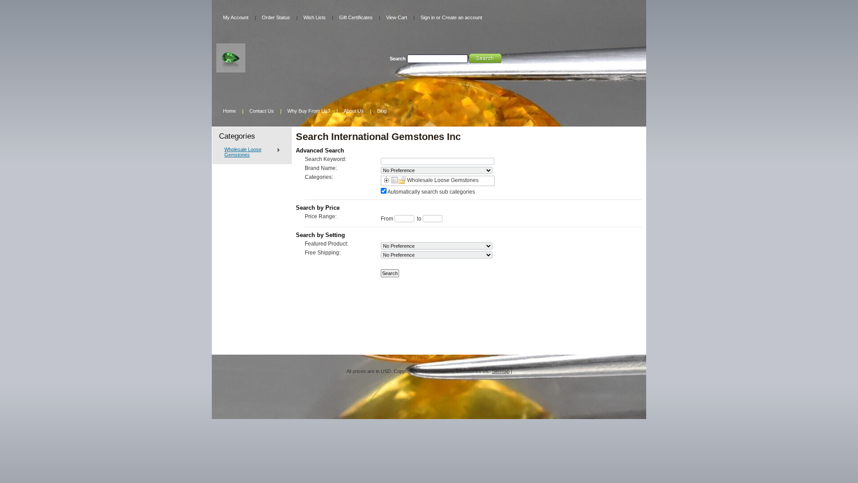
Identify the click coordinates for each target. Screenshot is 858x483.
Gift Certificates (356, 17)
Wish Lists (314, 17)
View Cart (396, 17)
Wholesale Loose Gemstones (240, 152)
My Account (235, 17)
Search (398, 58)
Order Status (276, 17)
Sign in (428, 17)
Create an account (462, 17)
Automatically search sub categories (431, 192)
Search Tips (467, 68)
